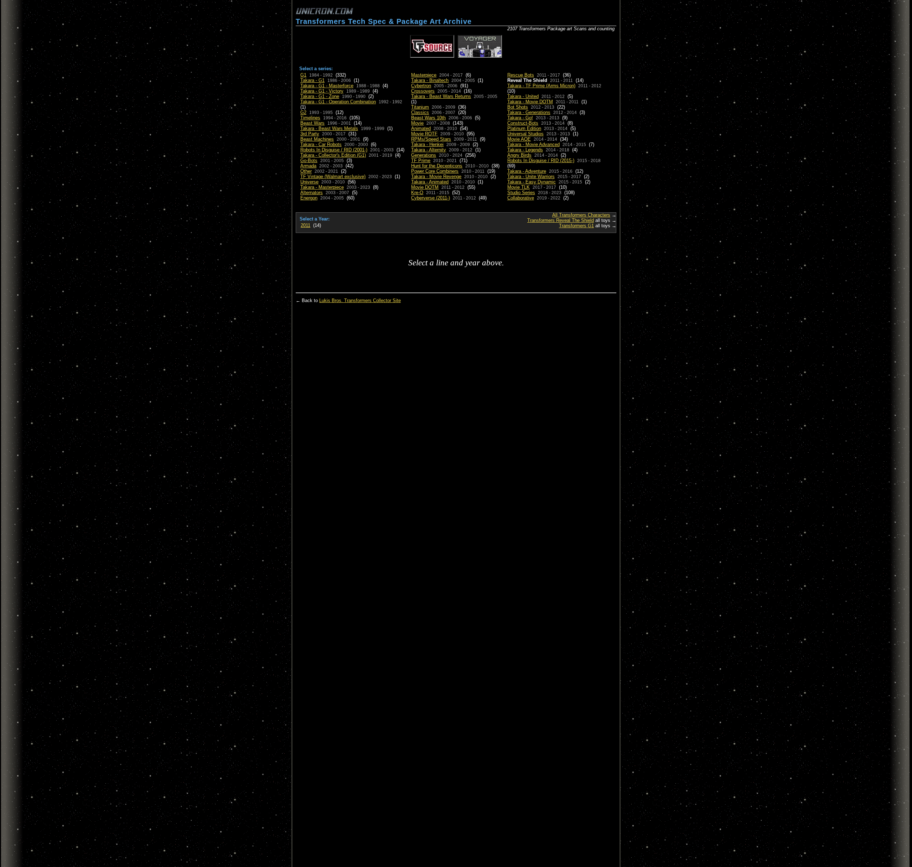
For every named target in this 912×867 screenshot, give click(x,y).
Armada (308, 165)
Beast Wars (312, 123)
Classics (420, 112)
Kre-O (417, 192)
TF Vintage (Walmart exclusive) (333, 176)
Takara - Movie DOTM (530, 101)
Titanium (420, 107)
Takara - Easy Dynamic (531, 182)
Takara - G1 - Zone (319, 96)
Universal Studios (525, 133)
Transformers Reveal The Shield (560, 220)
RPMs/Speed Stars (431, 139)
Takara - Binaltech (430, 80)
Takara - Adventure (526, 171)
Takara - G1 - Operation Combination (338, 101)
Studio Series (521, 192)
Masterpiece (423, 75)
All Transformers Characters (581, 215)
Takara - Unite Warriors (531, 176)
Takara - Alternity (428, 149)
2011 (305, 225)
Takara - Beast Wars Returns (441, 96)
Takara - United (523, 96)
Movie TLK (518, 187)
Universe (309, 182)
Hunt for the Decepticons (436, 165)
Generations (423, 155)
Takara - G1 (312, 80)
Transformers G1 (576, 225)
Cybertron (421, 85)
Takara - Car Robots (321, 144)
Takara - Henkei (427, 144)
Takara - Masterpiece (322, 187)
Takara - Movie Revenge (436, 176)
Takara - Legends (525, 149)
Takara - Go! (520, 117)
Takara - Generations (528, 112)
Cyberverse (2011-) (430, 198)
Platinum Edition (524, 128)
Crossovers (423, 91)
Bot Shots (517, 107)
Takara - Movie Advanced (533, 144)
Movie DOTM (425, 187)
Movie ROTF (424, 133)
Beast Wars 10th (428, 117)
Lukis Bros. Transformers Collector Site (360, 300)
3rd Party (309, 133)
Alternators (311, 192)
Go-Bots (308, 160)
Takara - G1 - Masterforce (326, 85)
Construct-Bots (522, 123)
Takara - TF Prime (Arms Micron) (541, 85)
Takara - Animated (430, 182)
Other (306, 171)
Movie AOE (519, 139)
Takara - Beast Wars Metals (329, 128)
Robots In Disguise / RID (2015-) (540, 160)
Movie (417, 123)
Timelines (310, 117)
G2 (303, 112)
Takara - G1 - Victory (321, 91)
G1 (303, 75)
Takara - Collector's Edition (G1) (333, 155)
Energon (308, 198)
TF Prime (420, 160)
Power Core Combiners (434, 171)
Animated (421, 128)
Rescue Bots (520, 75)
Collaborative (520, 198)
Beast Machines (317, 139)
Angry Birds (519, 155)
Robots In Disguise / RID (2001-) (333, 149)
